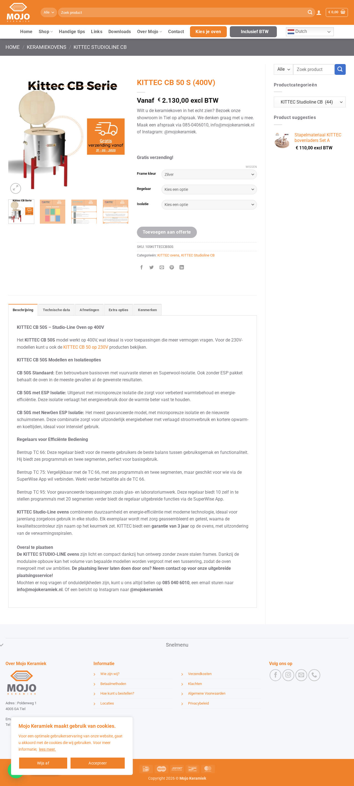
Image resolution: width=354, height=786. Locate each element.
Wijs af (43, 763)
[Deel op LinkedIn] (181, 267)
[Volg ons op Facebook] (276, 675)
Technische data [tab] (56, 310)
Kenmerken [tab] (147, 310)
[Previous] (18, 135)
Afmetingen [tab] (89, 310)
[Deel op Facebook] (141, 267)
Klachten (195, 684)
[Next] (119, 135)
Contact (176, 31)
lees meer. (47, 749)
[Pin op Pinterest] (171, 267)
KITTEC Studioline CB (100, 47)
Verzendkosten (200, 674)
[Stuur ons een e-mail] (301, 675)
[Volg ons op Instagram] (288, 675)
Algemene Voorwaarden (206, 693)
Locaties (107, 703)
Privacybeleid (198, 703)
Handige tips (72, 31)
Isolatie (143, 204)
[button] (319, 12)
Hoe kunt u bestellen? (117, 693)
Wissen (251, 167)
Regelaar (144, 189)
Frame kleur (146, 174)
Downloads (119, 31)
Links (96, 31)
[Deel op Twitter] (151, 267)
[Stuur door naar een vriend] (161, 267)
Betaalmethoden (113, 684)
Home (26, 31)
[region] (72, 746)
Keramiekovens (46, 47)
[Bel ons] (314, 675)
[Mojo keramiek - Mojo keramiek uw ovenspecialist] (19, 12)
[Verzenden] (310, 12)
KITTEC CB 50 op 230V (85, 347)
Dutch (300, 31)
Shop (44, 31)
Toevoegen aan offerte (167, 232)
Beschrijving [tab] (23, 310)
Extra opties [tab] (118, 310)
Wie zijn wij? (109, 674)
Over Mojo (147, 31)
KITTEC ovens (168, 255)
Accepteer (97, 763)
